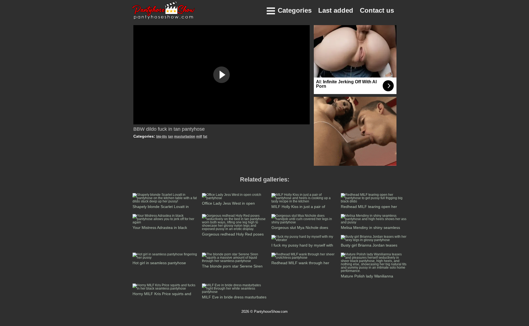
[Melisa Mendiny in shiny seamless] (374, 222)
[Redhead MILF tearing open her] (374, 201)
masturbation (184, 136)
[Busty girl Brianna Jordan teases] (374, 240)
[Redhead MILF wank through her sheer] (304, 258)
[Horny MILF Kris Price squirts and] (165, 288)
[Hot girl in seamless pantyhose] (165, 258)
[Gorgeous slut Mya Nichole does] (304, 222)
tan (170, 136)
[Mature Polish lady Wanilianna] (374, 271)
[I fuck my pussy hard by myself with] (304, 240)
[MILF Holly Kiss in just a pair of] (304, 201)
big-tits (161, 136)
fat (205, 136)
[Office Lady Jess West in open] (235, 198)
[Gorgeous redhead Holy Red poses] (235, 229)
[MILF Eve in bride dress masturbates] (235, 292)
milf (199, 136)
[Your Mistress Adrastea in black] (165, 222)
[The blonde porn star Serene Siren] (235, 261)
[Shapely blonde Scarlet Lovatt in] (165, 201)
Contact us (377, 10)
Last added (335, 10)
